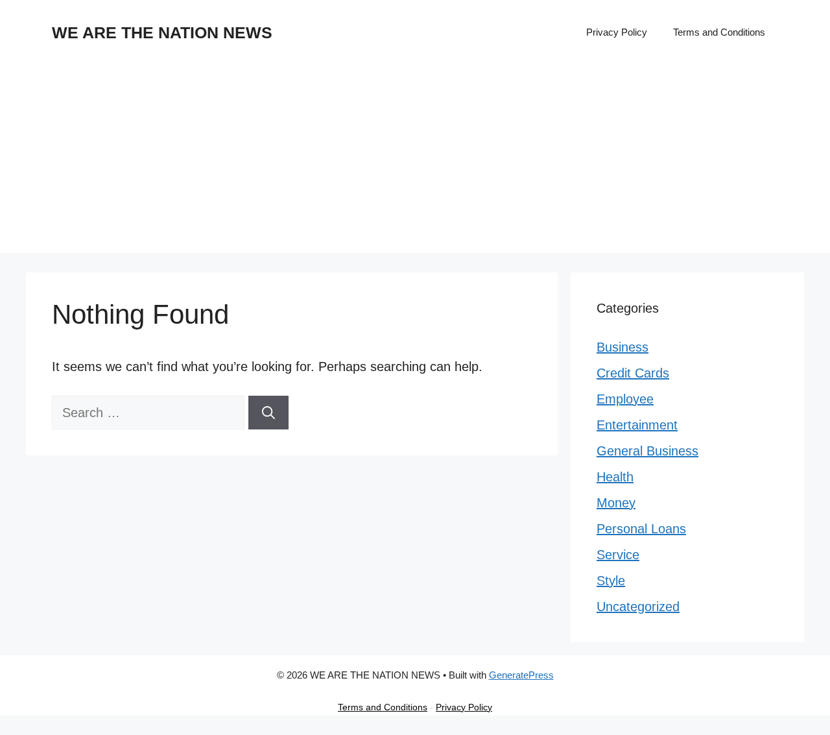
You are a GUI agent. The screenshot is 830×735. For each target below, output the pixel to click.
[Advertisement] (415, 162)
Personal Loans (641, 529)
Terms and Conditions (719, 32)
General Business (647, 451)
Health (615, 477)
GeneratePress (521, 675)
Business (622, 347)
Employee (625, 399)
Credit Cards (633, 373)
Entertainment (637, 425)
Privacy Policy (616, 32)
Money (616, 503)
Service (618, 555)
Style (611, 580)
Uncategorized (638, 606)
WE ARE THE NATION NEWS (162, 32)
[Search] (268, 412)
